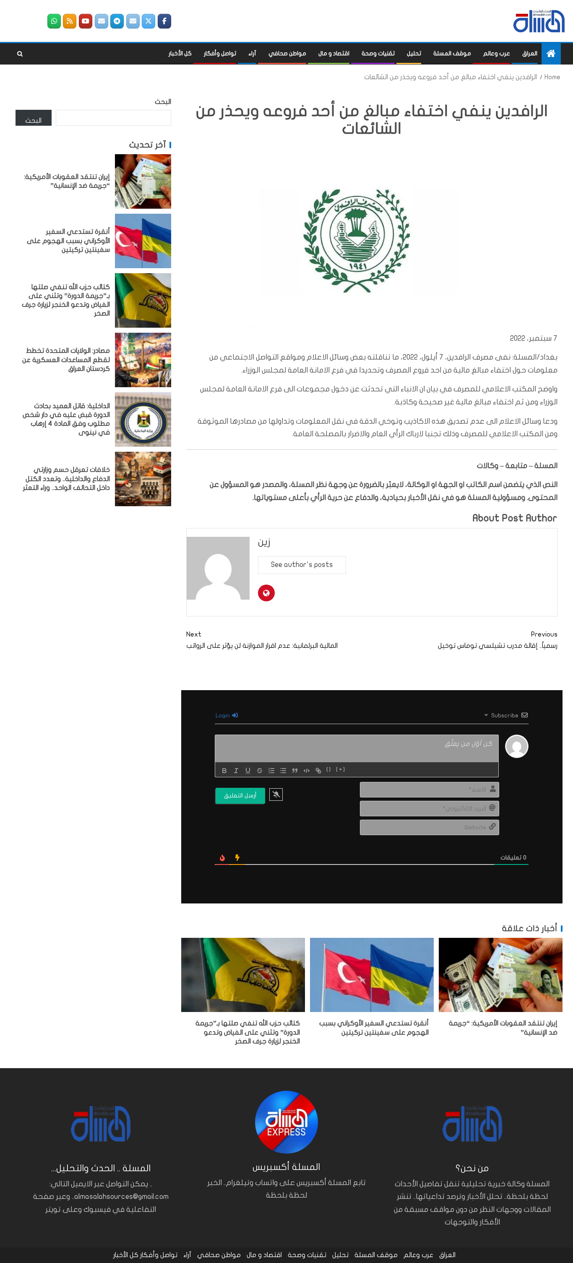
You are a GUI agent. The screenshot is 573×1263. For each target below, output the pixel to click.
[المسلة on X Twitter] (148, 21)
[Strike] (260, 771)
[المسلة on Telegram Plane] (117, 21)
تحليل (414, 53)
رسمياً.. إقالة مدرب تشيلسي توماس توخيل (497, 640)
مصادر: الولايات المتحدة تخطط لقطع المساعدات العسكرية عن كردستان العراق (66, 359)
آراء (252, 53)
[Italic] (236, 771)
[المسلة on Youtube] (85, 21)
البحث (163, 101)
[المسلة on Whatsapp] (54, 21)
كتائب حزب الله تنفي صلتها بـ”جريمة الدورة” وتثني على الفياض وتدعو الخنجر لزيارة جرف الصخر (247, 1032)
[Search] (20, 54)
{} (329, 770)
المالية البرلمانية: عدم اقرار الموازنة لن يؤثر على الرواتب (262, 640)
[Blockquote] (295, 771)
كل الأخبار (180, 53)
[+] (341, 770)
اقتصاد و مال (333, 53)
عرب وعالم (496, 53)
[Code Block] (307, 771)
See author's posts (302, 565)
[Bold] (224, 771)
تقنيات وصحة (378, 53)
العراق (529, 53)
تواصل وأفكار (220, 53)
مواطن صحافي (287, 53)
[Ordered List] (271, 771)
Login (223, 715)
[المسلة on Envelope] (133, 21)
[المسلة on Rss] (69, 21)
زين (264, 542)
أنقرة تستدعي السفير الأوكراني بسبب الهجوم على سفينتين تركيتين (68, 240)
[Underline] (248, 771)
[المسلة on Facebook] (164, 21)
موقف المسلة (452, 53)
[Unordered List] (283, 771)
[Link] (318, 771)
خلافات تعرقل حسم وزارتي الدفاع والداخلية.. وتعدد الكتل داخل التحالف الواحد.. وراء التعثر (66, 478)
